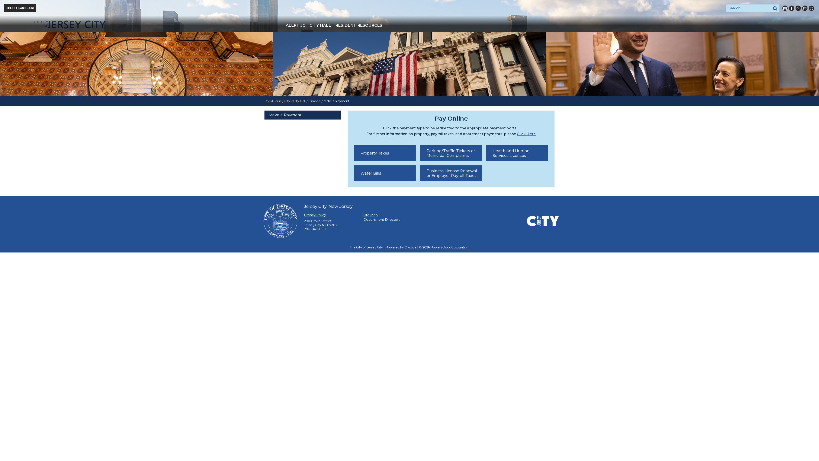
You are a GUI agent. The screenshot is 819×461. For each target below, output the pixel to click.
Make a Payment (285, 115)
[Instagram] (811, 8)
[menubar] (409, 25)
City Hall (299, 101)
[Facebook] (791, 8)
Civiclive (410, 247)
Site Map (370, 215)
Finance (314, 101)
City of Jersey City (276, 101)
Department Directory (381, 219)
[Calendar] (785, 8)
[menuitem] (295, 25)
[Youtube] (804, 8)
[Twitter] (798, 8)
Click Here (526, 134)
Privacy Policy (315, 215)
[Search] (775, 8)
